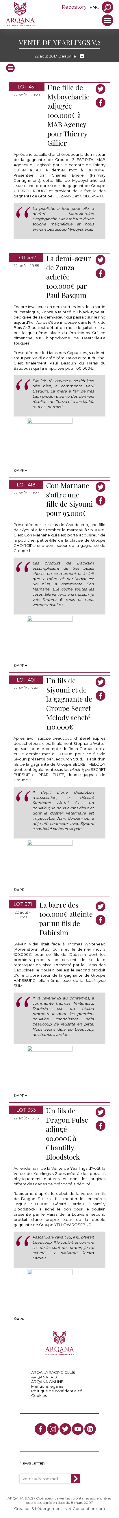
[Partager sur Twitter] (100, 89)
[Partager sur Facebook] (100, 103)
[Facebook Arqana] (40, 1429)
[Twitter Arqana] (65, 1429)
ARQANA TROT (45, 1377)
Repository (74, 7)
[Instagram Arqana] (53, 1429)
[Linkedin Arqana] (90, 1429)
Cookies (39, 1395)
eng (94, 7)
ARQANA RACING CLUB (53, 1372)
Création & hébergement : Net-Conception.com (59, 1508)
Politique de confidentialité (56, 1391)
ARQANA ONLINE (47, 1381)
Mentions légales (47, 1386)
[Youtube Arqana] (77, 1429)
